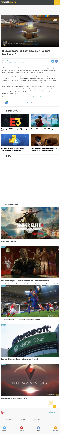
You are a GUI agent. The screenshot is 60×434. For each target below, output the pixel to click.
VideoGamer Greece (38, 97)
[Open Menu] (57, 2)
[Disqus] (30, 179)
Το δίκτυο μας (52, 412)
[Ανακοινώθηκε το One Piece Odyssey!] (45, 123)
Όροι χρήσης (37, 419)
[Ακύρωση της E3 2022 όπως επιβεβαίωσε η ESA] (15, 123)
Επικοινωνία (23, 419)
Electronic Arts (10, 62)
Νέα (8, 60)
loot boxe (16, 62)
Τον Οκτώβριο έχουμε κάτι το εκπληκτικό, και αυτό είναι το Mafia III (25, 280)
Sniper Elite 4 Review (8, 241)
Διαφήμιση (9, 419)
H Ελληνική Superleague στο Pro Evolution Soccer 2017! (20, 319)
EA (5, 62)
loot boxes (21, 62)
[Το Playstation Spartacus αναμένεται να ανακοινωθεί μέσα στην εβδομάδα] (15, 142)
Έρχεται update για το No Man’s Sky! (14, 398)
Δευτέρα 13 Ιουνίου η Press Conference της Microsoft (19, 359)
